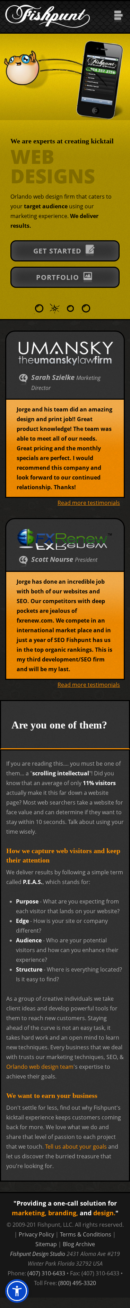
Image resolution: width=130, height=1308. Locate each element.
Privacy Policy (36, 1234)
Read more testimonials (89, 503)
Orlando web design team (39, 1066)
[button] (17, 1291)
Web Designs (52, 166)
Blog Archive (79, 1244)
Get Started (58, 251)
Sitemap (46, 1244)
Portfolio (58, 277)
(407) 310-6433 (46, 1273)
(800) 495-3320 (77, 1283)
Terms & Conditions (85, 1234)
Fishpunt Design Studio (37, 1254)
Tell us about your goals (76, 1146)
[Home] (47, 6)
